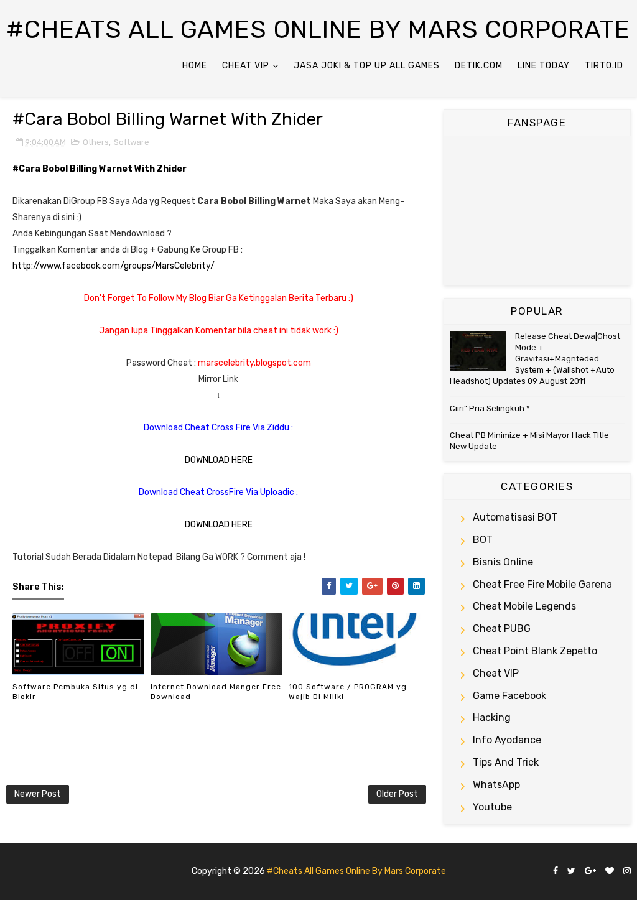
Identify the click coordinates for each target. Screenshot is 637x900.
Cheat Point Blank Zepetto (535, 651)
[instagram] (627, 871)
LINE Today (544, 65)
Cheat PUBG (502, 628)
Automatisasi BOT (515, 517)
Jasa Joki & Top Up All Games (367, 65)
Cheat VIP (245, 65)
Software (131, 142)
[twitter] (571, 871)
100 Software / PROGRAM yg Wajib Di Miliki (348, 692)
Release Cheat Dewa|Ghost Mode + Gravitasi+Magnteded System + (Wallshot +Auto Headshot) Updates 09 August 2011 (535, 359)
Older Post (397, 794)
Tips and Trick (506, 762)
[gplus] (590, 871)
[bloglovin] (609, 871)
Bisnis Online (503, 562)
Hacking (492, 717)
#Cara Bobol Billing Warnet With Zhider (167, 119)
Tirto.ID (604, 65)
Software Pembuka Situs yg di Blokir (75, 692)
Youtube (492, 807)
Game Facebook (509, 696)
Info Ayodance (507, 740)
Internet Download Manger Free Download (216, 692)
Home (194, 65)
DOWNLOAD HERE (219, 460)
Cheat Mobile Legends (524, 606)
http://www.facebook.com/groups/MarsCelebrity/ (113, 266)
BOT (483, 539)
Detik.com (479, 65)
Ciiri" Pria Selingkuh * (490, 408)
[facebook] (555, 871)
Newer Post (37, 794)
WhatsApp (496, 785)
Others (96, 142)
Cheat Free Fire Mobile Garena (542, 584)
